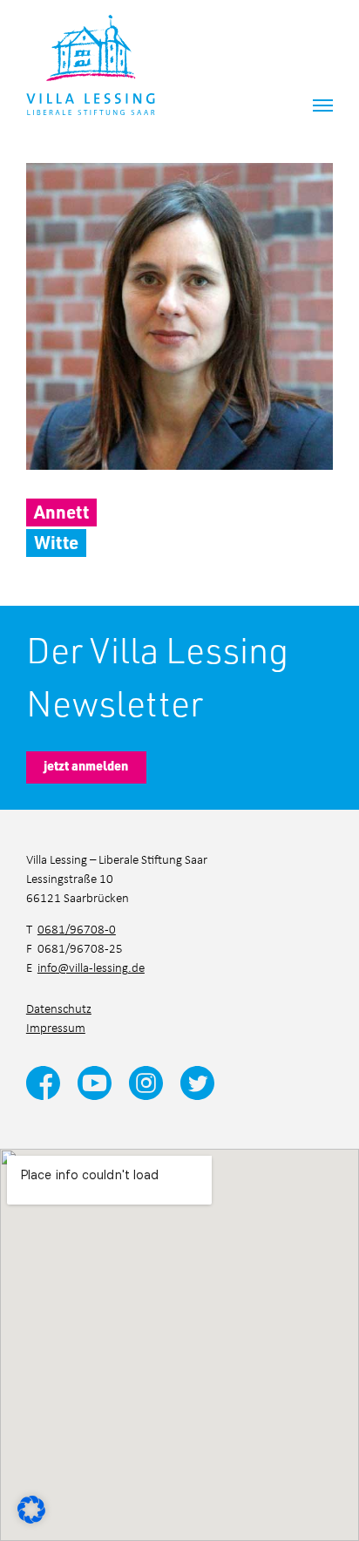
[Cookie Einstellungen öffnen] (31, 1508)
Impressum (55, 1027)
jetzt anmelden (86, 765)
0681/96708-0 (76, 928)
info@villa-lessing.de (91, 967)
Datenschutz (58, 1008)
